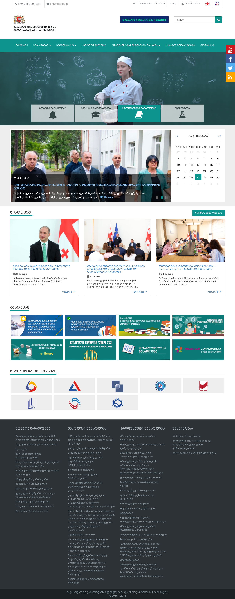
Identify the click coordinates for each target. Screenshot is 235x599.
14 (204, 164)
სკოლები (22, 449)
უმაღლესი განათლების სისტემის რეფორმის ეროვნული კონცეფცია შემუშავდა (90, 440)
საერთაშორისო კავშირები (137, 508)
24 (178, 177)
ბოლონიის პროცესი (81, 469)
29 (191, 152)
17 (178, 171)
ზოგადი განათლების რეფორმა (36, 444)
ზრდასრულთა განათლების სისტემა (143, 534)
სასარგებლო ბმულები (150, 3)
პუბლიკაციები (129, 559)
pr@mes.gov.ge (59, 3)
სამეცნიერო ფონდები (187, 436)
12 (191, 164)
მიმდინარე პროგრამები (31, 483)
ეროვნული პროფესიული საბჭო (140, 477)
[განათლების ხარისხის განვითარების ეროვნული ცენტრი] (74, 403)
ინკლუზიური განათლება (32, 479)
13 (198, 164)
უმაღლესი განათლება (96, 108)
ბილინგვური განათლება (32, 511)
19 (191, 171)
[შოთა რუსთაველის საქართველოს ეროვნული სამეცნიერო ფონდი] (117, 386)
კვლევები (126, 513)
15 (211, 164)
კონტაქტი (207, 45)
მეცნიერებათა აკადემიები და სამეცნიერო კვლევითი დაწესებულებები (192, 444)
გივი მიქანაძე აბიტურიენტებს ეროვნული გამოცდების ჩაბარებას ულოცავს (41, 268)
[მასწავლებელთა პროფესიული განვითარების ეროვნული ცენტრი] (31, 403)
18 (184, 171)
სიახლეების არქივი (208, 212)
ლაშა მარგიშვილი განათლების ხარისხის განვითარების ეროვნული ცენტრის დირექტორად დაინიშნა (116, 269)
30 (198, 152)
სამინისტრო (65, 45)
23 (217, 171)
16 (217, 164)
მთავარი (22, 45)
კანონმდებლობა (94, 45)
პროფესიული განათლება (139, 108)
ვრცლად (106, 197)
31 (204, 152)
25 (184, 177)
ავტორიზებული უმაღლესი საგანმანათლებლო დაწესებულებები (85, 461)
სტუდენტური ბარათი (81, 534)
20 (198, 171)
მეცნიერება (182, 108)
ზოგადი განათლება (52, 108)
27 (178, 152)
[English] (217, 4)
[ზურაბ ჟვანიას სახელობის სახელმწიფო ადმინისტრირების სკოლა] (117, 403)
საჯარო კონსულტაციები (136, 539)
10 (178, 164)
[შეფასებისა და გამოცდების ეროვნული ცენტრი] (74, 386)
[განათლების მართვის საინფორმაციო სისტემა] (31, 386)
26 (191, 177)
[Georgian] (207, 4)
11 (184, 164)
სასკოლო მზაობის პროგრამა (35, 506)
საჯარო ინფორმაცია (180, 45)
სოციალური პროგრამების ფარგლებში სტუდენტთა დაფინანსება (85, 487)
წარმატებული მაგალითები (137, 490)
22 (211, 171)
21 (204, 171)
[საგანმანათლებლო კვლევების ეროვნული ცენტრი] (203, 386)
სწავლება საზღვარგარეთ (84, 452)
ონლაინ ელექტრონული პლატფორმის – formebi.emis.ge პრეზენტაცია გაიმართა (187, 268)
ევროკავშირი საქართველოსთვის (194, 452)
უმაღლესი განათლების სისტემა (89, 448)
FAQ (173, 3)
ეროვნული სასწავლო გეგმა (34, 488)
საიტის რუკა (192, 3)
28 (184, 152)
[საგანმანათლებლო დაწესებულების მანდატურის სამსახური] (160, 386)
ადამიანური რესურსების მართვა (135, 45)
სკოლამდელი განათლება (32, 501)
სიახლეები (41, 45)
